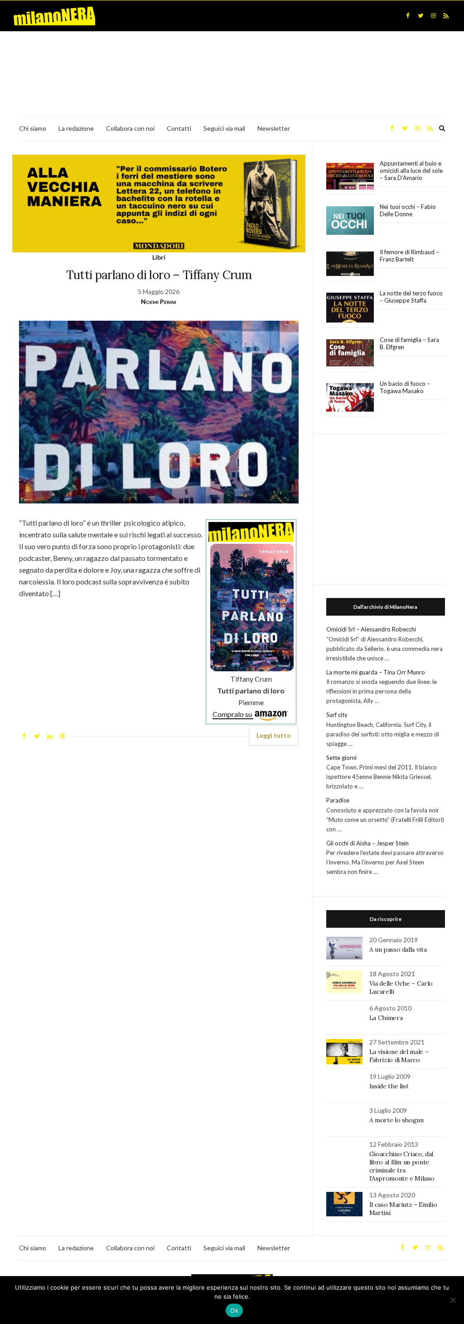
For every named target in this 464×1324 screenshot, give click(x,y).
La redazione (76, 128)
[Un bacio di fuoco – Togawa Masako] (350, 397)
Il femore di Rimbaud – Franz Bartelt (409, 255)
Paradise (337, 800)
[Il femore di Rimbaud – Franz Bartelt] (350, 264)
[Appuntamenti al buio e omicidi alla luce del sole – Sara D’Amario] (350, 176)
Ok (234, 1310)
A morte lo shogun (396, 1120)
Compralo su (233, 714)
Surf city (337, 714)
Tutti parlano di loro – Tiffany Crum (159, 274)
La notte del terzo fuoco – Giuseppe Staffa (411, 296)
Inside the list (389, 1086)
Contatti (179, 128)
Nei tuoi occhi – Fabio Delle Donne (408, 210)
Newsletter (273, 128)
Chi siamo (32, 128)
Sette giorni (341, 757)
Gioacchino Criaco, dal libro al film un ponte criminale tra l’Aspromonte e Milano (402, 1166)
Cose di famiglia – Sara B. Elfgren (409, 343)
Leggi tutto (273, 735)
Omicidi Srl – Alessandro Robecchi (371, 629)
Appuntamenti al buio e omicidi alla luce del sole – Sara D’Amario (411, 170)
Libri (158, 257)
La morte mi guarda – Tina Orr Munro (375, 672)
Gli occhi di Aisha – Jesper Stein (367, 843)
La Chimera (386, 1018)
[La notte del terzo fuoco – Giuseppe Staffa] (350, 307)
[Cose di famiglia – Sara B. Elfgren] (350, 353)
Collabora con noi (130, 128)
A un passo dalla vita (398, 949)
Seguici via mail (224, 128)
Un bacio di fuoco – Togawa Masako (405, 387)
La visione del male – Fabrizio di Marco (399, 1056)
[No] (452, 1300)
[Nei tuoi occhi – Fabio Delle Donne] (350, 221)
